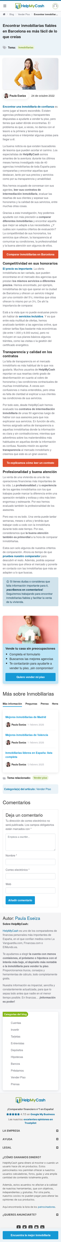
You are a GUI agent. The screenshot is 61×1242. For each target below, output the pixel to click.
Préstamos (17, 1070)
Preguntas (31, 703)
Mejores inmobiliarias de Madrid (25, 717)
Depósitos (17, 1050)
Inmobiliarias (25, 47)
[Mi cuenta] (55, 6)
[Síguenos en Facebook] (19, 1227)
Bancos (15, 1064)
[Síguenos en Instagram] (30, 1227)
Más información (12, 703)
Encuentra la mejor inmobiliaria (30, 1235)
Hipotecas (17, 1057)
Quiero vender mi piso (30, 677)
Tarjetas (15, 1036)
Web (8, 884)
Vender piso (40, 777)
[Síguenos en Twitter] (25, 1227)
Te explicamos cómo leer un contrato (30, 463)
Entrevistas (17, 1043)
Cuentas (16, 1023)
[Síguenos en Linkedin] (42, 1227)
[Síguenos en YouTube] (36, 1227)
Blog (11, 14)
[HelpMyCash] (29, 6)
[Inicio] (4, 14)
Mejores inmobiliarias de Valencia (26, 735)
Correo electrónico (17, 870)
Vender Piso (24, 14)
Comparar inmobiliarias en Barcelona (30, 254)
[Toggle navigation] (4, 6)
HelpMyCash (10, 931)
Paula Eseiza (27, 918)
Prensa (45, 703)
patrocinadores (46, 1206)
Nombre (11, 855)
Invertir (15, 1030)
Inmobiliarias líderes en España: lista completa (28, 755)
